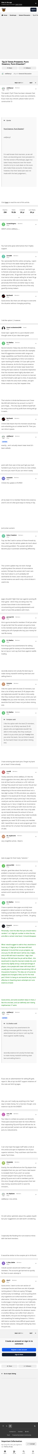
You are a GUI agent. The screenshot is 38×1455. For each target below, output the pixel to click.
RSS (27, 1431)
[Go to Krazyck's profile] (3, 926)
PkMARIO (10, 1162)
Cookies (20, 1431)
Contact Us (12, 1431)
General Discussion (25, 74)
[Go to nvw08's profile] (3, 772)
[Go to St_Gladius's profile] (3, 343)
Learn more (4, 3)
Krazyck (9, 925)
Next (31, 83)
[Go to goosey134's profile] (3, 618)
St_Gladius (10, 342)
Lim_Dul (9, 1114)
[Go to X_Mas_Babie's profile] (3, 1263)
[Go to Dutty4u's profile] (3, 684)
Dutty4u (9, 683)
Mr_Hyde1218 (11, 836)
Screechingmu (11, 223)
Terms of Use (8, 1447)
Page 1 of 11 (18, 83)
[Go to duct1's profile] (3, 1281)
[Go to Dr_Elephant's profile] (3, 1194)
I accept (32, 1444)
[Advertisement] (19, 37)
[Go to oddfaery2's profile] (3, 74)
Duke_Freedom (12, 535)
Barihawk (10, 295)
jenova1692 (10, 865)
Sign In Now (19, 1354)
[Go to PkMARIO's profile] (3, 1163)
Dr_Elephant (11, 1194)
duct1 (8, 1280)
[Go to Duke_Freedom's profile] (3, 536)
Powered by (21, 1435)
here (6, 202)
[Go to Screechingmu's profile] (3, 224)
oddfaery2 (8, 74)
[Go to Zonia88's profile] (3, 256)
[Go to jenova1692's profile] (3, 866)
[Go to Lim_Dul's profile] (3, 1114)
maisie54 (9, 478)
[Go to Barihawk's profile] (3, 296)
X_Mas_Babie (11, 1262)
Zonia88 (9, 256)
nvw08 (9, 771)
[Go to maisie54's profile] (3, 478)
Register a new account (19, 1350)
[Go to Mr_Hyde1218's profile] (3, 836)
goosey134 (10, 617)
